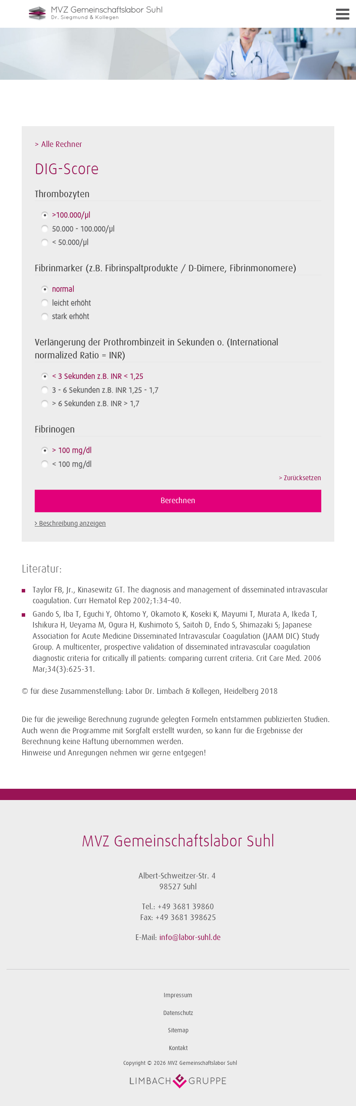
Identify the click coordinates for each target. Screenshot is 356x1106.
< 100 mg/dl (72, 464)
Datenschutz (178, 1013)
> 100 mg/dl (72, 451)
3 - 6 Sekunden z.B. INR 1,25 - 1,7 (105, 390)
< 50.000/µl (70, 243)
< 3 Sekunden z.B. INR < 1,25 (97, 377)
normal (63, 289)
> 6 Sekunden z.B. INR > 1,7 (95, 404)
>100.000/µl (71, 215)
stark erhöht (70, 317)
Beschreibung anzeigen (72, 523)
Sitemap (178, 1030)
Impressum (178, 995)
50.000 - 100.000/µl (83, 229)
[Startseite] (139, 14)
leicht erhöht (71, 303)
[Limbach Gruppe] (178, 1081)
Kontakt (178, 1048)
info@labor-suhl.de (190, 937)
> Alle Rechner (58, 144)
